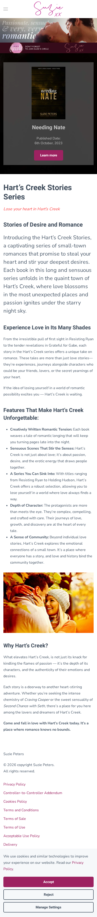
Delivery (10, 844)
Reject (48, 894)
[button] (5, 9)
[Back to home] (49, 9)
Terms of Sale (14, 818)
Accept (48, 881)
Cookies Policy (15, 801)
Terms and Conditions (21, 810)
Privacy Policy (14, 784)
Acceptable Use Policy (21, 835)
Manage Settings (48, 907)
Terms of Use (14, 827)
